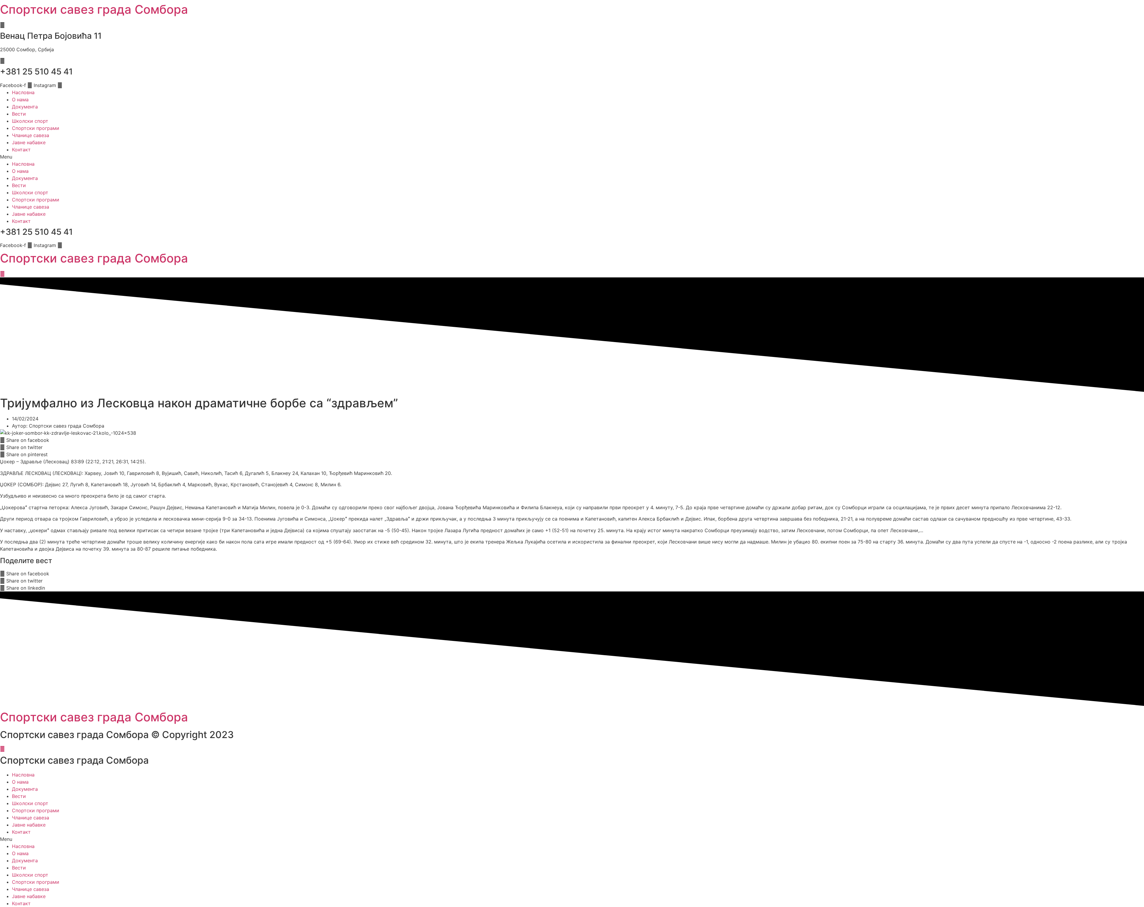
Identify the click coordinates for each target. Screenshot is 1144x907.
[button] (572, 156)
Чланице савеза (30, 135)
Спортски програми (35, 128)
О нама (20, 99)
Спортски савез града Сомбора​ (94, 258)
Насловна (23, 92)
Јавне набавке (29, 142)
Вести (19, 114)
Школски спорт (30, 121)
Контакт (21, 150)
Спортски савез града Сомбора (94, 9)
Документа (25, 107)
